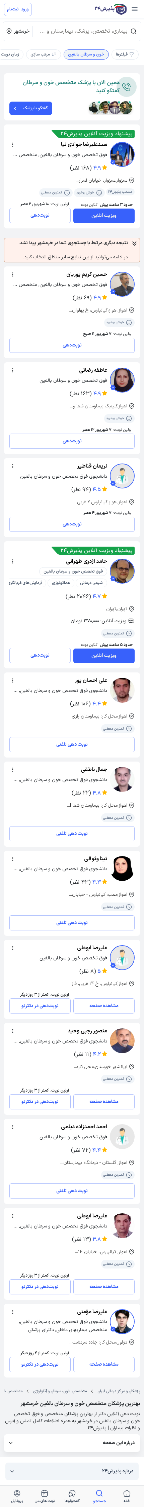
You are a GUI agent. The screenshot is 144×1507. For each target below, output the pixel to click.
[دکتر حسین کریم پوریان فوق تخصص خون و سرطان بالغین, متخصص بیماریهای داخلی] (122, 284)
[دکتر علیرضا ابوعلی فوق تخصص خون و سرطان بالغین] (122, 957)
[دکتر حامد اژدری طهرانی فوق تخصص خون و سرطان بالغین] (122, 571)
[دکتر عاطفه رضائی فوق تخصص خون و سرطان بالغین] (122, 380)
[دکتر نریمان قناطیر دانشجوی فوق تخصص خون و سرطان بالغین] (122, 476)
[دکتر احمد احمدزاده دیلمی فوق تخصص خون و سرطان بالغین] (122, 1136)
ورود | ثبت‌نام (18, 9)
